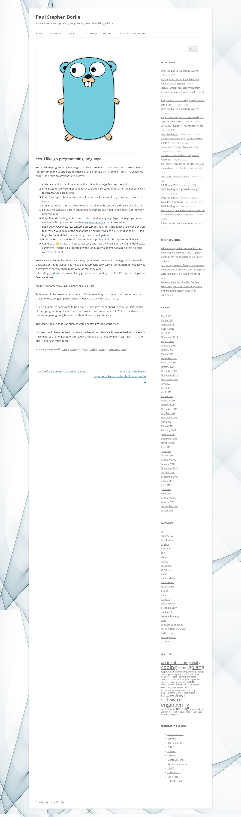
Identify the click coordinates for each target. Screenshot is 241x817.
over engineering (169, 674)
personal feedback (169, 677)
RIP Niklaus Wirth (170, 185)
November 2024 (169, 337)
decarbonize (167, 582)
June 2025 (166, 333)
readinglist (166, 612)
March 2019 (167, 426)
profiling (172, 682)
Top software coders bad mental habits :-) (62, 371)
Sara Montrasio (175, 734)
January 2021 (167, 366)
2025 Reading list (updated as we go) (180, 108)
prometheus (182, 682)
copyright (166, 565)
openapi (200, 671)
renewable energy (170, 616)
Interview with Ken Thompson (177, 223)
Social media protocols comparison (179, 146)
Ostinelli (171, 755)
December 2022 (169, 358)
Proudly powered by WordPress (51, 802)
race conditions (168, 684)
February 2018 (168, 459)
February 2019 (168, 430)
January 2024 (167, 349)
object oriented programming (182, 671)
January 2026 (167, 324)
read (52, 273)
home (39, 33)
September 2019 (169, 417)
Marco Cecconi (175, 759)
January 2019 (167, 434)
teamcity (182, 709)
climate (165, 557)
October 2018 (168, 442)
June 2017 (166, 489)
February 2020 (168, 400)
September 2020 (169, 379)
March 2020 (167, 396)
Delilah (170, 747)
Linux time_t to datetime (97, 33)
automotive (167, 535)
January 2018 (167, 464)
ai (162, 531)
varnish (165, 641)
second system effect (170, 690)
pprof (193, 677)
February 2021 (168, 362)
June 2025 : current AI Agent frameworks (182, 125)
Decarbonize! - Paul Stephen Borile (179, 282)
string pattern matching (173, 628)
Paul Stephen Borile (58, 17)
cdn (163, 552)
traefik (197, 709)
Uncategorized (168, 637)
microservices (168, 603)
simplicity (191, 690)
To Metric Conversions (132, 33)
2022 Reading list (170, 197)
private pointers (192, 679)
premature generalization (173, 679)
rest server (178, 687)
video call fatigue (176, 712)
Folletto (171, 751)
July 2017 (165, 485)
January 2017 (167, 502)
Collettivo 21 (173, 772)
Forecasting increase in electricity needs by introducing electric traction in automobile (181, 290)
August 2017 (167, 480)
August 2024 (167, 341)
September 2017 (169, 476)
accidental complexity (180, 662)
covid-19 (165, 569)
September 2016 (169, 506)
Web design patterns (172, 201)
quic (191, 682)
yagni (200, 712)
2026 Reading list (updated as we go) (180, 70)
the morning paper (177, 764)
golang (73, 349)
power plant (184, 677)
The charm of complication (175, 176)
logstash (165, 599)
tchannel (171, 709)
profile (164, 682)
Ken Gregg (172, 776)
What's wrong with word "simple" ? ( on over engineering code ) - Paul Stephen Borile (181, 252)
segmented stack (95, 222)
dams (164, 573)
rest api (166, 687)
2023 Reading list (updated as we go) (180, 189)
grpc (164, 671)
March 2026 (167, 320)
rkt (185, 687)
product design (169, 607)
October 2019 (168, 413)
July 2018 (165, 447)
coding (65, 349)
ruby (163, 620)
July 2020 (165, 383)
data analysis (168, 578)
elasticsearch (167, 586)
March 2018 (167, 455)
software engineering (172, 624)
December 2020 (169, 371)
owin (179, 674)
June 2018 (166, 451)
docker (183, 668)
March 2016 (167, 510)
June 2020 (166, 387)
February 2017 (168, 497)
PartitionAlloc (194, 674)
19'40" (170, 768)
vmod (187, 712)
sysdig (164, 709)
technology (167, 633)
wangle (194, 712)
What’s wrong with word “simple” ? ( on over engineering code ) (183, 274)
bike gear (166, 548)
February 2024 (168, 345)
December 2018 (169, 438)
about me (55, 33)
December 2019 (169, 409)
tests (191, 709)
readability (181, 684)
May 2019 (166, 421)
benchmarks (167, 540)
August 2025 (167, 328)
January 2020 (167, 404)
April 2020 (166, 392)
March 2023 (167, 354)
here (107, 235)
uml (202, 709)
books (72, 33)
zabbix (164, 714)
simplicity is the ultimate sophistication (179, 693)
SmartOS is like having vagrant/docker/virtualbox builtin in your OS (120, 376)
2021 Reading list (170, 206)
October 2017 (168, 472)
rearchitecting (192, 684)
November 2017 (169, 468)
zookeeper (172, 714)
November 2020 (169, 375)
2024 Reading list (170, 134)
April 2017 (166, 493)
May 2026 (166, 316)
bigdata (165, 544)
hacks (164, 595)
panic (185, 674)
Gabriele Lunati (175, 780)
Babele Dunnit (174, 742)
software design (173, 695)
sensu (183, 690)
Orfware (171, 738)
